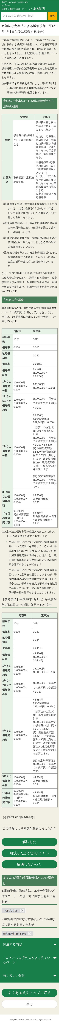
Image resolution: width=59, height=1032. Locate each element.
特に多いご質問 (14, 975)
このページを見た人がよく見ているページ (26, 960)
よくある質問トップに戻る (29, 993)
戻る (29, 1004)
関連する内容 (12, 944)
